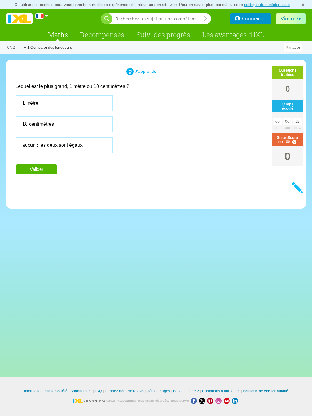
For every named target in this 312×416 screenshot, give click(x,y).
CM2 (11, 47)
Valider (36, 169)
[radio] (64, 103)
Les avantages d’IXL (233, 34)
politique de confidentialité (267, 4)
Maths (58, 34)
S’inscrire (290, 18)
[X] (203, 400)
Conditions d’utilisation (221, 391)
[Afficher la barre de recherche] (106, 18)
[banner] (19, 18)
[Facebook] (195, 400)
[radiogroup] (131, 126)
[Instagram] (219, 400)
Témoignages (158, 391)
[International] (42, 16)
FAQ (98, 391)
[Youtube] (228, 400)
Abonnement (81, 391)
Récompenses (102, 34)
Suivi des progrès (163, 34)
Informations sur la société (45, 391)
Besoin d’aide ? (186, 391)
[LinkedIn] (235, 400)
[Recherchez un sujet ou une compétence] (205, 18)
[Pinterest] (211, 400)
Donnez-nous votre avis (124, 391)
